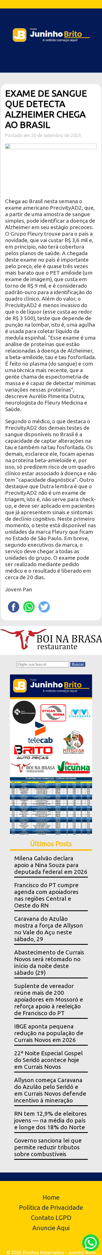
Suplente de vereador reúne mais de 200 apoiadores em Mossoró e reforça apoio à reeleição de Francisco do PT (48, 999)
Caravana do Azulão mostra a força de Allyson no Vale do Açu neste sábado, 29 (48, 928)
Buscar (78, 664)
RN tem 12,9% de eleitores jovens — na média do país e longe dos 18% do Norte (50, 1120)
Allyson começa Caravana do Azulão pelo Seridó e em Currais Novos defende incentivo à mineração (50, 1090)
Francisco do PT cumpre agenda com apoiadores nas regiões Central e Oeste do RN (46, 895)
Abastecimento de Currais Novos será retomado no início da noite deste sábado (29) (49, 962)
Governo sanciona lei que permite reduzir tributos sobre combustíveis (48, 1147)
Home (51, 1197)
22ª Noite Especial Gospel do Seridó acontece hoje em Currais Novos (48, 1060)
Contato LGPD (51, 1217)
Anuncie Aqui (51, 1227)
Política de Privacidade (51, 1207)
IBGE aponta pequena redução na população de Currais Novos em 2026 (48, 1033)
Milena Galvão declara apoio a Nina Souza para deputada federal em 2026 (51, 865)
